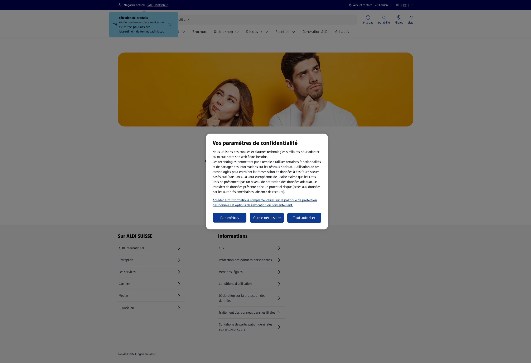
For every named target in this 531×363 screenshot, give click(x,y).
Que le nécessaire (267, 217)
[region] (267, 181)
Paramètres (229, 217)
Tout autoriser (304, 217)
